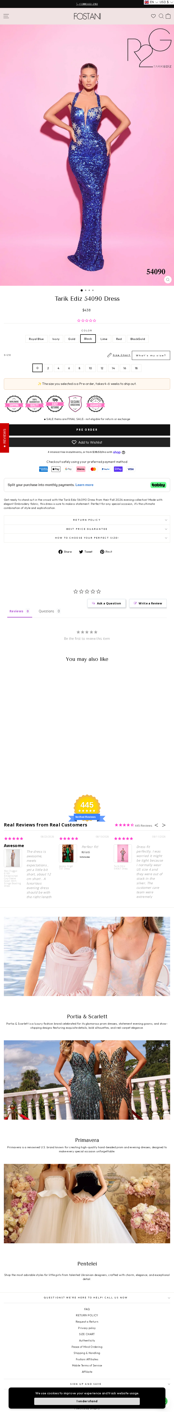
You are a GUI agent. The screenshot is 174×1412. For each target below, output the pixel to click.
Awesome (14, 845)
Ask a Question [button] (109, 603)
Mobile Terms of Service (87, 1365)
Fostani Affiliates (87, 1359)
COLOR (87, 330)
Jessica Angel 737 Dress (66, 867)
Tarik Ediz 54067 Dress (121, 867)
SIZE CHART (87, 1334)
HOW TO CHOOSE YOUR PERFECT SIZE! (87, 537)
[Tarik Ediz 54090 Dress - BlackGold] (51, 779)
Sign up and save (86, 1384)
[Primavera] (87, 1087)
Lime (104, 339)
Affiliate (87, 1371)
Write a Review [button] (150, 603)
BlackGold (137, 339)
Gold (71, 339)
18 (136, 368)
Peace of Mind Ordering (87, 1346)
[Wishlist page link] (153, 16)
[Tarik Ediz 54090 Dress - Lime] (41, 779)
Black (88, 338)
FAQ (87, 1309)
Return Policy (87, 519)
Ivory (56, 339)
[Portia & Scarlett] (87, 963)
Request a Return (87, 1321)
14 (113, 368)
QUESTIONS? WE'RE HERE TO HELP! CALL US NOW (86, 1297)
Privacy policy (87, 1328)
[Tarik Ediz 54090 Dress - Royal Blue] (20, 779)
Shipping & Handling (87, 1353)
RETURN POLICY (87, 1315)
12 (102, 368)
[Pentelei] (87, 1211)
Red (119, 339)
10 (90, 368)
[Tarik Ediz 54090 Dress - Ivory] (25, 779)
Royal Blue (36, 339)
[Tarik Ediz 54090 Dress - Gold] (30, 779)
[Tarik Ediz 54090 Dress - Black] (36, 779)
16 (124, 368)
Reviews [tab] (16, 611)
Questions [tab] (46, 611)
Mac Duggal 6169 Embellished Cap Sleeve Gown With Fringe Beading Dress (12, 878)
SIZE (85, 355)
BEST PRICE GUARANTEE (87, 529)
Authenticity (87, 1340)
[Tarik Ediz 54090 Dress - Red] (46, 779)
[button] (151, 2)
